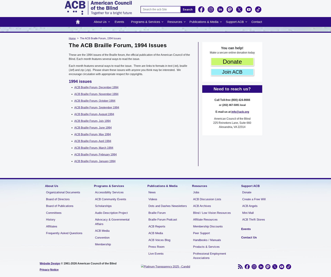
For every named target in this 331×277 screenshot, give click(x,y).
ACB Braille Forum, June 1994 (93, 127)
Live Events (156, 253)
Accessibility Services (109, 192)
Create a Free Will (254, 199)
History (50, 219)
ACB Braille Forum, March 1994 (93, 147)
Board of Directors (58, 199)
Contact (256, 22)
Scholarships (103, 206)
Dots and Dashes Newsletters (167, 206)
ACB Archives (202, 206)
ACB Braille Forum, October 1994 (94, 100)
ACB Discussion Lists (207, 199)
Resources (174, 22)
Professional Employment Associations (209, 256)
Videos (152, 199)
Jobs (196, 192)
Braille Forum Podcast (162, 219)
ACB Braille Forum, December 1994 (96, 87)
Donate (232, 61)
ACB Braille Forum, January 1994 (95, 161)
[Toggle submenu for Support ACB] (246, 22)
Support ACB (235, 22)
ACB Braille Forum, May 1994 (92, 134)
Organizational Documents (63, 192)
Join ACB (232, 72)
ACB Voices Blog (159, 240)
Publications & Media (203, 22)
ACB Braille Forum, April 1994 (92, 141)
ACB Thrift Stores (253, 219)
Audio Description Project (111, 213)
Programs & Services (145, 22)
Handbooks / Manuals (207, 240)
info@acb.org (240, 111)
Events (119, 22)
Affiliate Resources (205, 219)
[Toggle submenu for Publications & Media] (220, 22)
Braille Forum (157, 213)
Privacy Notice (49, 269)
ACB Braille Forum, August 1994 (94, 114)
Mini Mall (248, 213)
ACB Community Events (110, 199)
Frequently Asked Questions (64, 233)
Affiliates (51, 226)
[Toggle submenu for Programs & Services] (162, 22)
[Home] (98, 8)
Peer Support (201, 233)
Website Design (50, 263)
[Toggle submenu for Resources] (184, 22)
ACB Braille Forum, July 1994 (92, 120)
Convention (102, 237)
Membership (103, 244)
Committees (54, 213)
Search (188, 9)
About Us (100, 22)
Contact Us (249, 237)
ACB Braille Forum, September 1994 (96, 107)
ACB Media (102, 230)
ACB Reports (156, 226)
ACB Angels (250, 206)
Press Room (156, 246)
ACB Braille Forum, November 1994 (96, 94)
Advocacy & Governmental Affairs (112, 222)
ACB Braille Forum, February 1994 (95, 154)
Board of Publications (59, 206)
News (152, 192)
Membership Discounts (208, 226)
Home (77, 22)
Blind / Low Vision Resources (212, 213)
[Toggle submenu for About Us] (109, 22)
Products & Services (206, 246)
